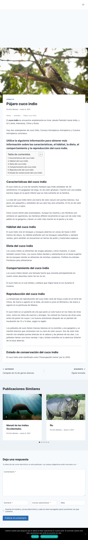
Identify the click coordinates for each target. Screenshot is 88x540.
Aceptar (35, 536)
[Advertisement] (44, 31)
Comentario (10, 472)
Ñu (51, 425)
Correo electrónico (41, 503)
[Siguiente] (81, 417)
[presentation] (22, 407)
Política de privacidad (49, 536)
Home (8, 115)
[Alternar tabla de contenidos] (39, 155)
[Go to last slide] (6, 417)
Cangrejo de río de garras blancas (18, 371)
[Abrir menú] (83, 4)
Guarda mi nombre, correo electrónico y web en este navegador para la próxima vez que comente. (42, 510)
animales (10, 99)
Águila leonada (78, 371)
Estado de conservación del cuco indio (26, 173)
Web (63, 503)
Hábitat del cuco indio (19, 161)
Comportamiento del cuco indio (23, 167)
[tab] (39, 442)
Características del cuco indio (21, 158)
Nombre (8, 503)
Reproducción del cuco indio (22, 170)
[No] (85, 534)
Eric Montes (13, 109)
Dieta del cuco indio (18, 164)
